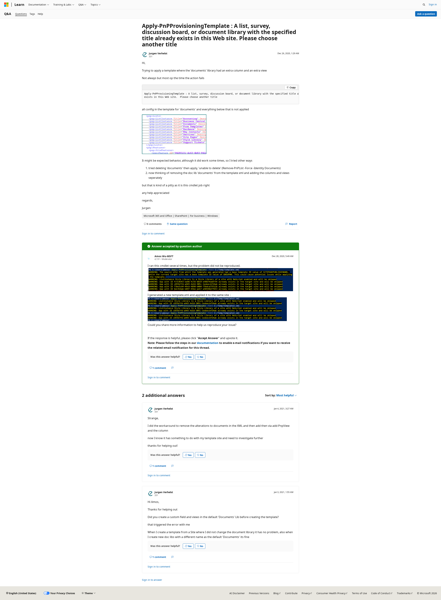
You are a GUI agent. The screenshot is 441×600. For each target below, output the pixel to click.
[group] (220, 97)
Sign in (433, 4)
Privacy (306, 593)
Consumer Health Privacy (330, 593)
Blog (276, 593)
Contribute (291, 593)
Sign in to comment (153, 233)
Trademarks (404, 593)
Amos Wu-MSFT (164, 256)
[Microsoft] (6, 4)
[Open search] (424, 5)
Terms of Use (359, 593)
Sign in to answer (152, 579)
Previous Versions (259, 593)
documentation (207, 343)
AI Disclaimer (237, 593)
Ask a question (426, 13)
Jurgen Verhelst (158, 53)
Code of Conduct (380, 593)
